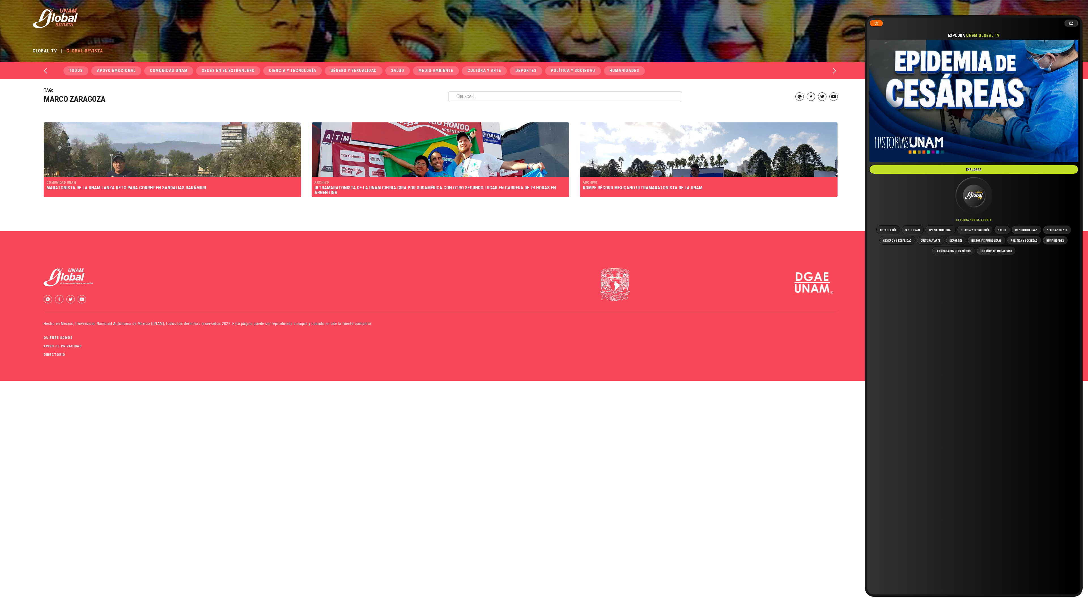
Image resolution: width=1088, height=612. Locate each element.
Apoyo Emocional (116, 70)
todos (76, 70)
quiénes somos (58, 338)
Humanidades (624, 70)
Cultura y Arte (484, 70)
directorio (54, 355)
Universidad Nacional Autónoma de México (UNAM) (119, 323)
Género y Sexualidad (353, 70)
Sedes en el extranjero (228, 70)
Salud (397, 70)
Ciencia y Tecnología (292, 70)
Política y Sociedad (573, 70)
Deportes (526, 70)
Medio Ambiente (435, 70)
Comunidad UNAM (169, 70)
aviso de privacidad (63, 346)
